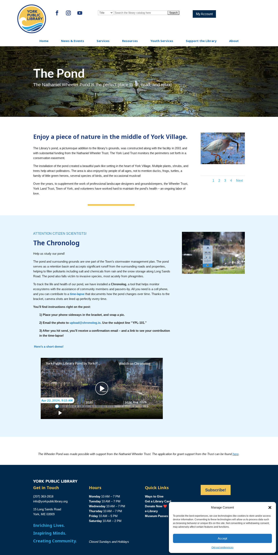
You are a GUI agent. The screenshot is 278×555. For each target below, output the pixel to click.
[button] (270, 507)
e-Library (151, 511)
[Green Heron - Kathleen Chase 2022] (223, 163)
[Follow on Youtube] (80, 13)
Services (103, 41)
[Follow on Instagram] (68, 13)
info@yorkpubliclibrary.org (50, 501)
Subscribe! (215, 490)
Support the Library (201, 41)
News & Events (72, 41)
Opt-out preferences (222, 547)
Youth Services (161, 41)
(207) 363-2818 (43, 496)
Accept (222, 538)
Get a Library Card (158, 501)
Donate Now (153, 506)
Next (239, 180)
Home (43, 41)
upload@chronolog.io (85, 322)
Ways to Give (154, 496)
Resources (130, 41)
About (234, 41)
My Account (204, 14)
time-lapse (77, 294)
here (236, 454)
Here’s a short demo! (49, 346)
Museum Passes (156, 516)
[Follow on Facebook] (57, 13)
